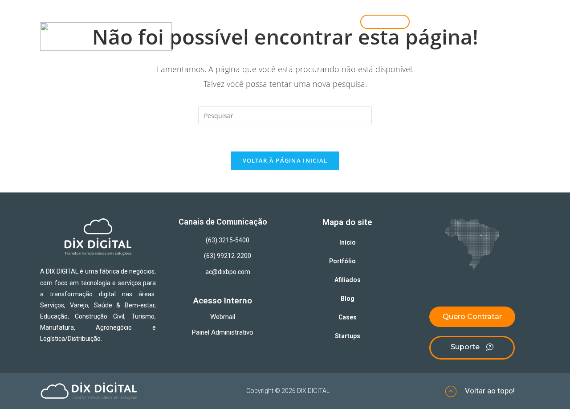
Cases (414, 56)
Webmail (222, 317)
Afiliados (378, 56)
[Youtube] (482, 22)
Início (272, 56)
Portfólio (306, 56)
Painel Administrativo (222, 332)
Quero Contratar (499, 56)
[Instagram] (427, 22)
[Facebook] (510, 22)
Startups (449, 56)
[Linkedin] (455, 22)
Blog (345, 56)
